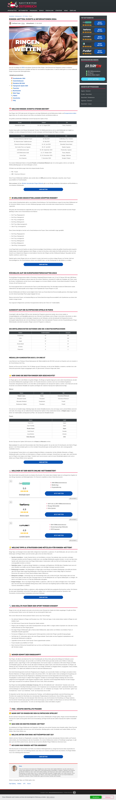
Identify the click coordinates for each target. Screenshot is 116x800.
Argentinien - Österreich (86, 100)
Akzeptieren (96, 797)
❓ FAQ (13, 100)
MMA (23, 67)
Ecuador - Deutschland (86, 94)
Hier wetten (43, 189)
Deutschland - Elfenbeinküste (88, 97)
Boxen (29, 783)
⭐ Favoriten (15, 88)
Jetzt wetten (59, 493)
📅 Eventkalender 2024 (18, 78)
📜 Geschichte (15, 98)
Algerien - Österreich (86, 91)
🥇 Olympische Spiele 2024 (19, 86)
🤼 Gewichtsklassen (17, 81)
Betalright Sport (24, 494)
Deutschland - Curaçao (86, 104)
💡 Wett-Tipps (15, 93)
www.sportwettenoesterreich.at (56, 792)
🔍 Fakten (14, 95)
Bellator (19, 783)
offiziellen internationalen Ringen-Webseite (32, 183)
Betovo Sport (24, 515)
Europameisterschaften (70, 113)
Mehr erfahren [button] (51, 797)
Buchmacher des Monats (89, 60)
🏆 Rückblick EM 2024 (18, 83)
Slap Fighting (12, 783)
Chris (20, 766)
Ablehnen (108, 797)
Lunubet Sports (24, 536)
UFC (24, 783)
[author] (10, 23)
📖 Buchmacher (16, 90)
